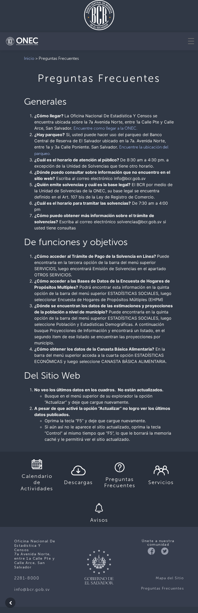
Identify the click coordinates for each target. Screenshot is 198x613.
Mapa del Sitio (170, 578)
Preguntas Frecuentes (162, 588)
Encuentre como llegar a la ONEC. (105, 128)
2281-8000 (26, 578)
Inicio (29, 58)
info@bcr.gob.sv (32, 589)
